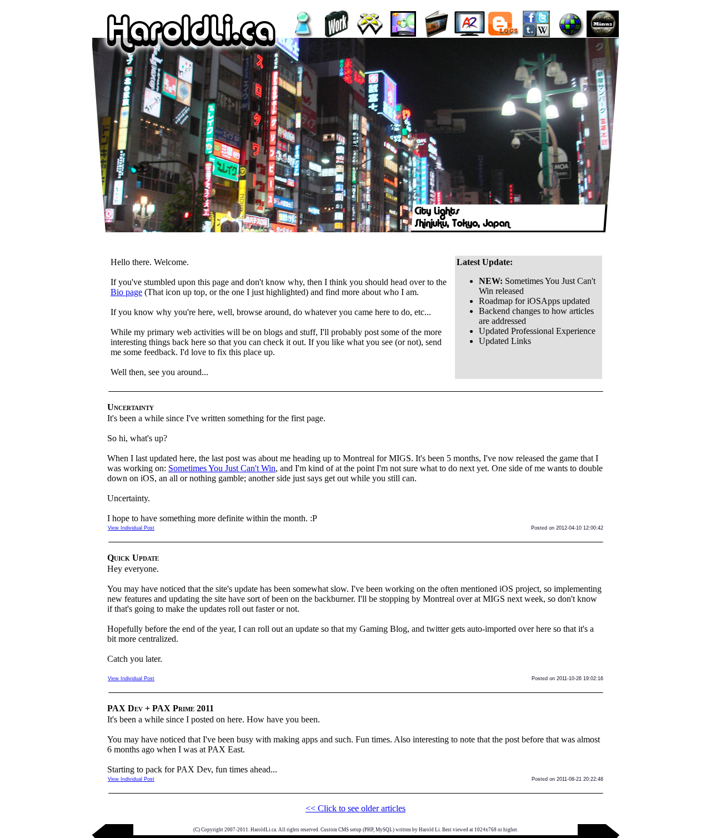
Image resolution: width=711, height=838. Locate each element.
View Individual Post (131, 528)
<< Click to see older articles (355, 808)
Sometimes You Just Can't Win (222, 468)
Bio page (126, 292)
